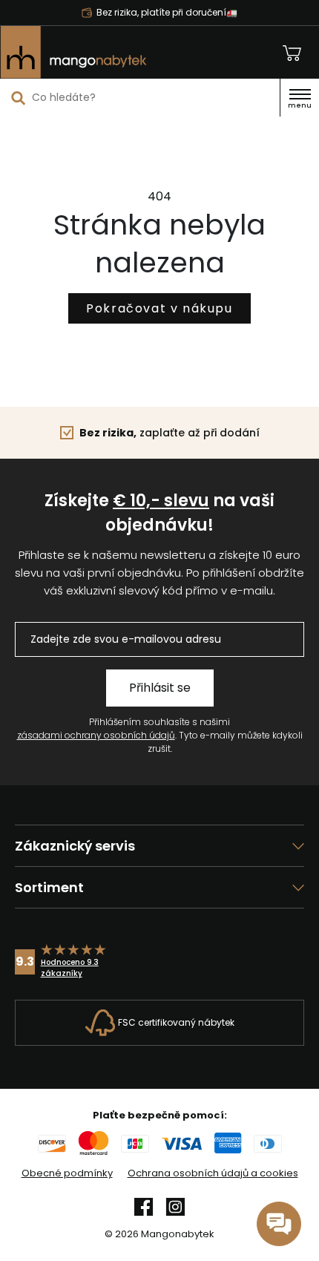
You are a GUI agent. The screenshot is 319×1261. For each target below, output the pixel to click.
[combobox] (140, 97)
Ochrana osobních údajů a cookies (213, 1173)
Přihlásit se (160, 687)
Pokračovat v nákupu (159, 308)
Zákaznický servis (75, 845)
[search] (18, 97)
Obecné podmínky (67, 1173)
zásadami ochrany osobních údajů (96, 735)
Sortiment (49, 887)
